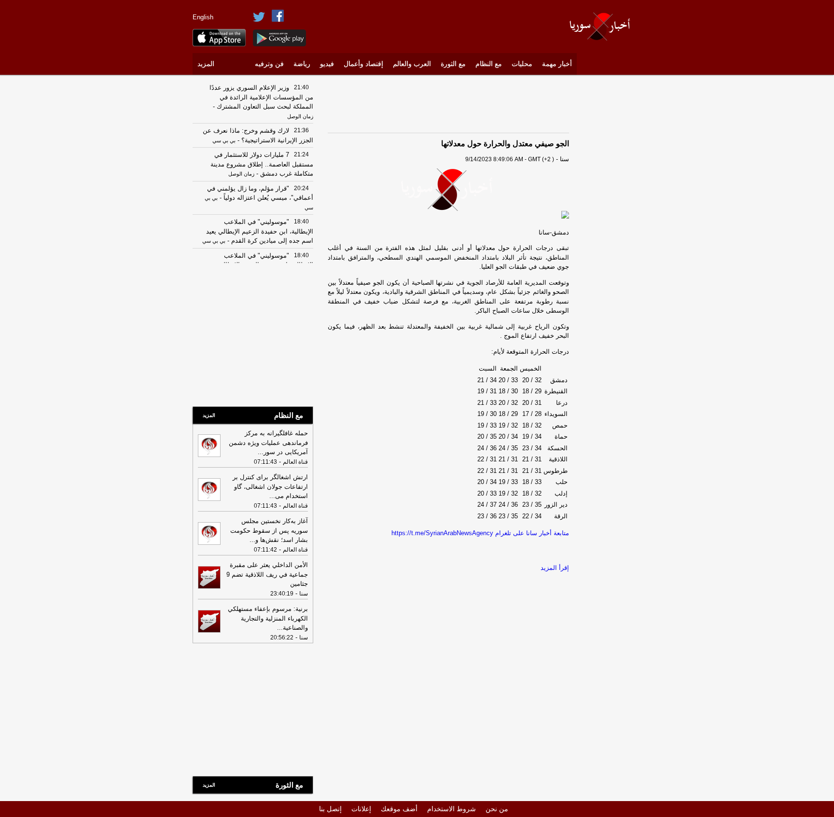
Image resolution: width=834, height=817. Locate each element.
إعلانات (361, 809)
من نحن (497, 809)
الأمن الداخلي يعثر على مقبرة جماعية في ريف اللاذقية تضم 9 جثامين (267, 574)
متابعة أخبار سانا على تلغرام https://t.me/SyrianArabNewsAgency (480, 533)
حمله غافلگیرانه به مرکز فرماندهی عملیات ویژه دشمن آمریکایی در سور (268, 442)
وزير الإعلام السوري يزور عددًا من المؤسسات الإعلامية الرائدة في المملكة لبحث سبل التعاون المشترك (261, 97)
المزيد (205, 64)
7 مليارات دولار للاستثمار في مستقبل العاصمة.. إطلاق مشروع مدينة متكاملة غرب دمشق (261, 164)
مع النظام (488, 64)
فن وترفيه (269, 64)
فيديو (327, 64)
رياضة (301, 64)
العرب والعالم (412, 64)
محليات (522, 64)
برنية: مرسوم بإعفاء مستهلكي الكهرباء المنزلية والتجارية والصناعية (268, 618)
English (203, 17)
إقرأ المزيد (555, 567)
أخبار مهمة (557, 64)
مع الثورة (453, 64)
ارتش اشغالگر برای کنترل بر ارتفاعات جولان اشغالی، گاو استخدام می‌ (270, 486)
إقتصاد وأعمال (363, 64)
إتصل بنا (330, 809)
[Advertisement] (612, 224)
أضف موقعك (399, 809)
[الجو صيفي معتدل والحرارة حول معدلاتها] (448, 189)
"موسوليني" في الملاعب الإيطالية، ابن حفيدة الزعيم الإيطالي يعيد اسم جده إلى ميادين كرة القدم (259, 231)
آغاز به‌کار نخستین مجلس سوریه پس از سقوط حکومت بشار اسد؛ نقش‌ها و (269, 530)
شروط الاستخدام (451, 809)
